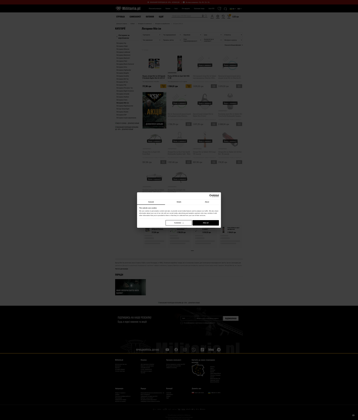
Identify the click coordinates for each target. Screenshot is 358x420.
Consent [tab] (151, 202)
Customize (177, 223)
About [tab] (207, 202)
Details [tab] (179, 202)
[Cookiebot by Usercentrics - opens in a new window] (211, 195)
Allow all (205, 223)
